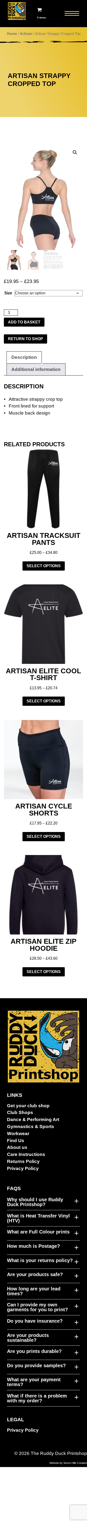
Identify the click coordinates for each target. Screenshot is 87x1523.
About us (17, 1147)
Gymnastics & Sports (30, 1126)
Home (12, 34)
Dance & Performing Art (33, 1119)
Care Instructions (26, 1154)
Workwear (18, 1133)
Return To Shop (25, 339)
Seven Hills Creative (75, 1462)
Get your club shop (28, 1105)
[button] (75, 152)
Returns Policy (23, 1161)
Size (8, 293)
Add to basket (24, 322)
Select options (44, 566)
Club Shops (20, 1112)
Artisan (26, 34)
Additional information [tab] (36, 369)
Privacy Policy (23, 1168)
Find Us (15, 1140)
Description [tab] (24, 357)
